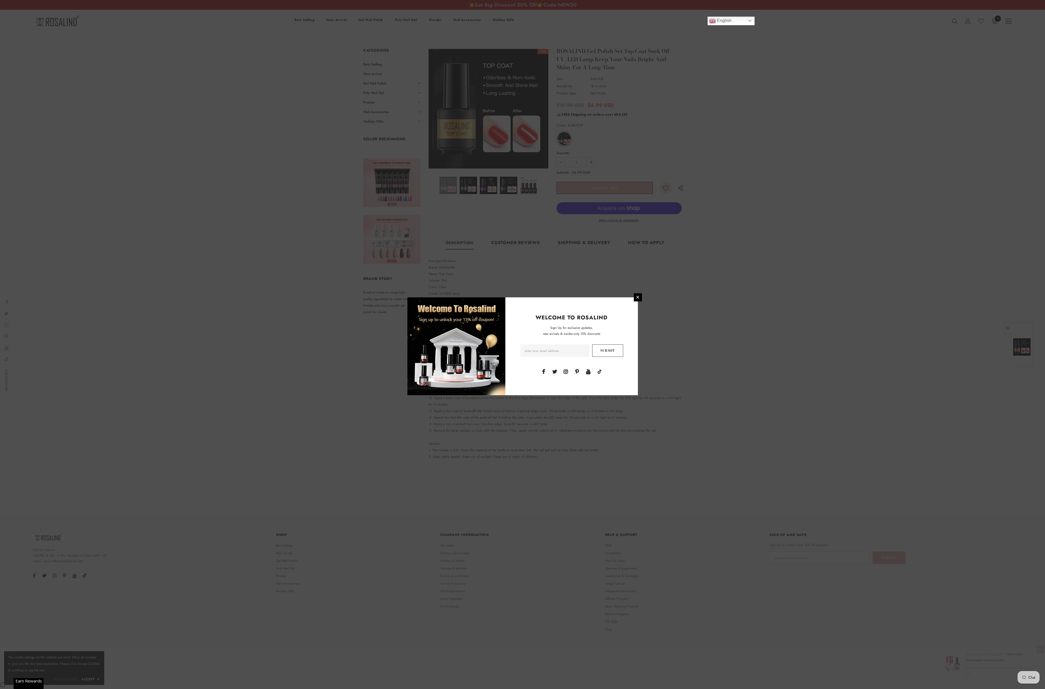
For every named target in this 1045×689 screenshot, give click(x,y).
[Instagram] (566, 371)
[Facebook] (543, 371)
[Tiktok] (599, 371)
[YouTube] (588, 371)
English (724, 20)
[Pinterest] (577, 371)
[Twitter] (555, 371)
